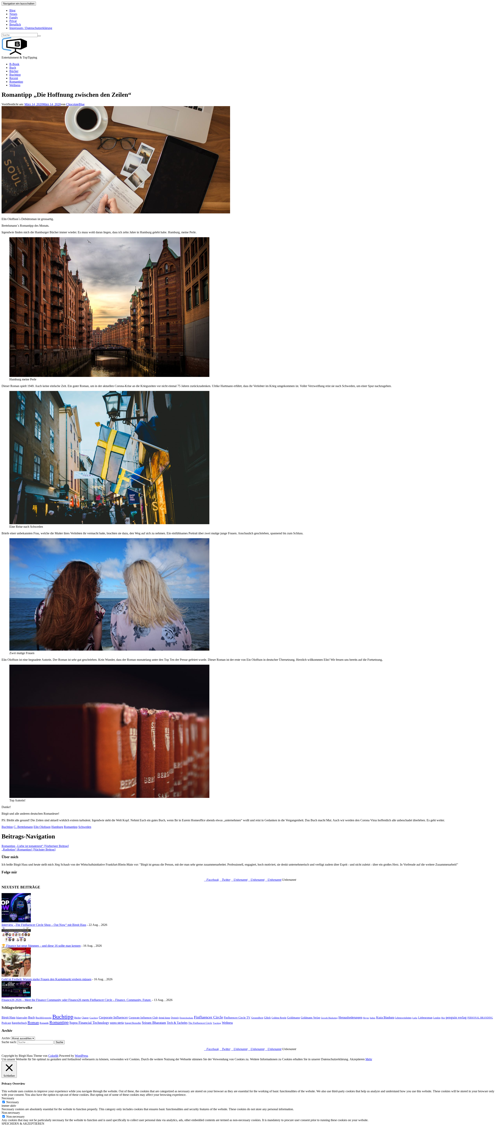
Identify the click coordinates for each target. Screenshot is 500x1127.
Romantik (44, 1023)
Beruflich (15, 24)
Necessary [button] (8, 1098)
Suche (59, 1042)
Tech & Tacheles (177, 1022)
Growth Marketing (329, 1018)
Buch (12, 67)
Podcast (6, 1022)
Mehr (368, 1059)
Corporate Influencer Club (143, 1017)
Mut (443, 1018)
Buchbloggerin (44, 1017)
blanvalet (21, 1017)
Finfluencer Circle (208, 1017)
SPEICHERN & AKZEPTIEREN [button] (23, 1123)
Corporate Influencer (113, 1017)
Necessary (12, 1102)
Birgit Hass (8, 1017)
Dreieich (175, 1017)
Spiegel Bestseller (133, 1023)
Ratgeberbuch (19, 1022)
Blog (12, 10)
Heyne (366, 1018)
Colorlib (53, 1055)
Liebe (414, 1018)
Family (13, 17)
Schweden (84, 827)
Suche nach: (9, 1042)
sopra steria (117, 1022)
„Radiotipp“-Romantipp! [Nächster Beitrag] (28, 849)
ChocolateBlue (75, 104)
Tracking (217, 1023)
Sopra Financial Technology (89, 1023)
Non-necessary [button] (11, 1112)
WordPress (81, 1055)
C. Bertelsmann (23, 827)
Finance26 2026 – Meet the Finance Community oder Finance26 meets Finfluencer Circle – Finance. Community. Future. (76, 1000)
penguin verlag (456, 1017)
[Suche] (39, 35)
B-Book (14, 64)
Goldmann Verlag (310, 1017)
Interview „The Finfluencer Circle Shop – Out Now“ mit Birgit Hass (44, 924)
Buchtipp (15, 74)
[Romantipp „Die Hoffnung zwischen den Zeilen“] (116, 212)
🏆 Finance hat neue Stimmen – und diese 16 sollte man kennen (41, 945)
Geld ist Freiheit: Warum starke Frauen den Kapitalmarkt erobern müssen (46, 979)
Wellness (14, 85)
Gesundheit (257, 1017)
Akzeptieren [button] (357, 1059)
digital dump (164, 1017)
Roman (33, 1022)
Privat (13, 21)
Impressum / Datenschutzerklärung (30, 28)
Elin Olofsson (42, 827)
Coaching (93, 1018)
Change (85, 1017)
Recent (13, 78)
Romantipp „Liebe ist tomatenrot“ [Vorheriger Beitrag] (35, 846)
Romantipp (16, 81)
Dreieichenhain (186, 1018)
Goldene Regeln (278, 1017)
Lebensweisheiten (403, 1017)
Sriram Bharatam (154, 1023)
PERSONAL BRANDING (480, 1017)
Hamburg (57, 827)
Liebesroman (425, 1017)
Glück (267, 1017)
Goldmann (293, 1017)
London (436, 1017)
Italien (372, 1018)
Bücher (13, 71)
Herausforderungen (350, 1017)
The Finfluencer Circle (200, 1023)
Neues (13, 14)
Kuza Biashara (385, 1017)
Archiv (6, 1038)
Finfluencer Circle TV (237, 1017)
